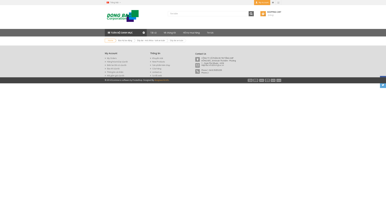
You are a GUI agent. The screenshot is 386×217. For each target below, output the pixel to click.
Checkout (278, 2)
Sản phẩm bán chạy (161, 65)
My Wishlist (273, 2)
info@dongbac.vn (216, 65)
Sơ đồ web (157, 75)
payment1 (250, 80)
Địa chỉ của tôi (113, 68)
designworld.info (161, 80)
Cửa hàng (156, 68)
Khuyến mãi (157, 58)
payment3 (261, 80)
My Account (264, 2)
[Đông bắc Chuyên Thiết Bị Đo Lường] (123, 17)
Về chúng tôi (170, 32)
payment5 (273, 80)
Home (110, 40)
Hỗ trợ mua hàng (191, 32)
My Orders (112, 58)
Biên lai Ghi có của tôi (116, 65)
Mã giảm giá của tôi (115, 75)
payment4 (267, 80)
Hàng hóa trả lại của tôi (117, 61)
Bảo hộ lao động (125, 40)
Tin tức (210, 32)
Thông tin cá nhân (115, 72)
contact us (157, 72)
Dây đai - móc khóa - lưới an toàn (151, 40)
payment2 (256, 80)
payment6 (278, 80)
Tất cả (153, 32)
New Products (158, 61)
